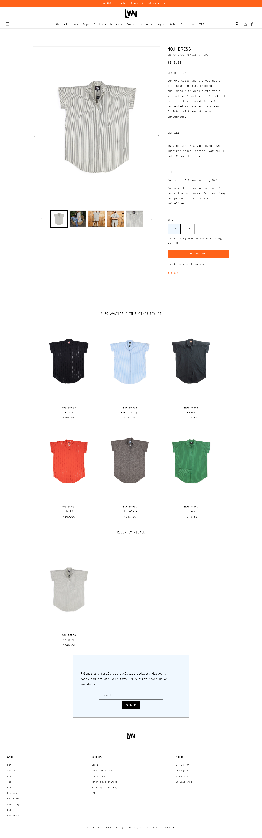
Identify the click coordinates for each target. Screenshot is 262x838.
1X (189, 229)
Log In (96, 765)
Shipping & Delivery (104, 788)
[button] (7, 24)
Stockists (182, 776)
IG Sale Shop (184, 782)
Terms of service (164, 828)
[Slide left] (41, 219)
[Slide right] (152, 219)
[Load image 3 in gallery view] (96, 218)
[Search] (237, 24)
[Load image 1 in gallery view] (59, 218)
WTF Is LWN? (183, 765)
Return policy (115, 828)
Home (10, 765)
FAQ (94, 793)
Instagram (182, 771)
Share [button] (175, 273)
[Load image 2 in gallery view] (77, 218)
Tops (10, 782)
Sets (10, 810)
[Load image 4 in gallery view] (115, 218)
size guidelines (188, 239)
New (9, 776)
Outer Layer (14, 805)
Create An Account (103, 771)
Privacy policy (138, 828)
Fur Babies (14, 816)
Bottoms (12, 788)
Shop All (12, 771)
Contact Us (98, 776)
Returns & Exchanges (104, 782)
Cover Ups (13, 799)
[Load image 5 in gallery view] (134, 218)
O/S (174, 229)
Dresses (12, 793)
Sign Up (131, 705)
